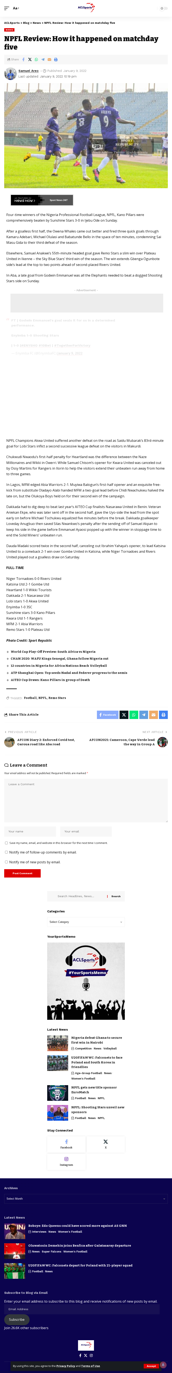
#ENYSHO (29, 345)
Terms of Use (90, 1366)
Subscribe (17, 1319)
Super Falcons (51, 1251)
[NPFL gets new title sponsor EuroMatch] (57, 1093)
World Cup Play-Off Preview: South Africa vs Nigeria (53, 652)
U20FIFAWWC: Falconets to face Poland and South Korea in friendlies (96, 1062)
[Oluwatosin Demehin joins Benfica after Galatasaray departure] (14, 1251)
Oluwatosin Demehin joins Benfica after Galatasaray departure (79, 1245)
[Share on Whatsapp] (36, 59)
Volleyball (110, 1048)
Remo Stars (57, 698)
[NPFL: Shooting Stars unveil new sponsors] (57, 1113)
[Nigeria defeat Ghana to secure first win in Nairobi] (57, 1043)
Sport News (56, 200)
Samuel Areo (28, 71)
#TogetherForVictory (72, 345)
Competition (83, 1048)
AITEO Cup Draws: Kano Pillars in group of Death (50, 680)
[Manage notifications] (163, 1365)
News (9, 30)
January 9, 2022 (69, 353)
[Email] (49, 59)
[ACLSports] (86, 8)
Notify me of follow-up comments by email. (43, 852)
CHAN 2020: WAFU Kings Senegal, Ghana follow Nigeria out (59, 658)
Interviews (39, 1231)
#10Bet (45, 345)
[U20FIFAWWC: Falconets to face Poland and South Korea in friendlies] (57, 1063)
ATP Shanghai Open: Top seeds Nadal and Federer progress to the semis (69, 673)
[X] (106, 1144)
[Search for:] (81, 896)
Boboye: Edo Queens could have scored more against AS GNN (77, 1226)
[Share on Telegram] (43, 59)
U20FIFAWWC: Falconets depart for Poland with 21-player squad (80, 1265)
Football (30, 698)
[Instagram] (66, 1162)
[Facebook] (66, 1144)
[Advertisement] (86, 303)
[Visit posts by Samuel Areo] (10, 73)
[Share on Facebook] (23, 59)
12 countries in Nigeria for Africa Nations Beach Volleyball (59, 666)
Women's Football (83, 1078)
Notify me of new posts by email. (34, 862)
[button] (151, 1366)
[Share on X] (30, 59)
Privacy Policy (65, 1366)
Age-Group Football (88, 1073)
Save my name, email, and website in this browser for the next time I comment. (58, 843)
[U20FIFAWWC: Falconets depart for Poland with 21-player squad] (14, 1271)
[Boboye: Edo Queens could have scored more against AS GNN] (14, 1231)
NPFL (42, 698)
